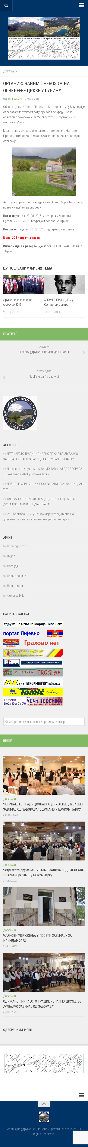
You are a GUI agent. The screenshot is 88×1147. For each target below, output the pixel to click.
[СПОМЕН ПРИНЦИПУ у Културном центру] (64, 284)
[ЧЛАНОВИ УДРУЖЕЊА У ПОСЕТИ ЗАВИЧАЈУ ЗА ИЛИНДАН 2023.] (44, 906)
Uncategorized (16, 546)
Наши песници (16, 576)
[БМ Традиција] (33, 666)
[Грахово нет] (33, 646)
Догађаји (10, 71)
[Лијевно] (33, 637)
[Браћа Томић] (33, 695)
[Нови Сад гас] (33, 656)
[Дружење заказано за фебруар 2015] (23, 284)
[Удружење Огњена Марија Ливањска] (33, 627)
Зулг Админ (15, 98)
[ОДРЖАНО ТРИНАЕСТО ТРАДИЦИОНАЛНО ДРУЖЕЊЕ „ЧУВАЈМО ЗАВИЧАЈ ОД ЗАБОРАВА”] (44, 972)
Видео (11, 556)
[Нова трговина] (33, 704)
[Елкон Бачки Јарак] (33, 685)
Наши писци (15, 586)
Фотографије (16, 596)
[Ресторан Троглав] (33, 675)
